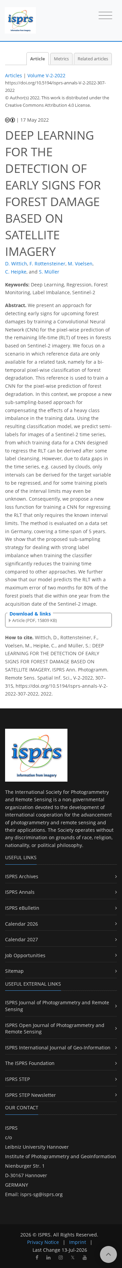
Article (37, 59)
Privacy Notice (43, 1242)
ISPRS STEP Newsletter (30, 1095)
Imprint (77, 1242)
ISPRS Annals (20, 892)
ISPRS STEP (17, 1079)
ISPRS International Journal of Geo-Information (57, 1047)
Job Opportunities (25, 955)
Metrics (61, 59)
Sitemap (14, 971)
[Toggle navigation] (105, 16)
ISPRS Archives (21, 876)
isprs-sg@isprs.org (41, 1194)
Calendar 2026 (21, 924)
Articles (13, 75)
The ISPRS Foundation (30, 1063)
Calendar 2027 (21, 939)
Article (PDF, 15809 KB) (34, 620)
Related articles (93, 59)
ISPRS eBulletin (22, 908)
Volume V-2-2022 (46, 75)
